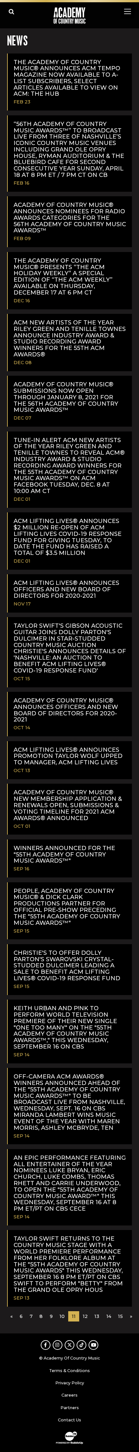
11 (74, 1316)
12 (85, 1316)
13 (96, 1316)
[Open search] (11, 11)
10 (62, 1316)
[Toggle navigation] (127, 11)
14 (108, 1316)
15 (120, 1316)
